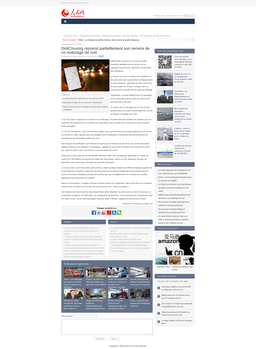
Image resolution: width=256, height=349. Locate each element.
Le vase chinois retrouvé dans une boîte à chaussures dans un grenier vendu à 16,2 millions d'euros (173, 219)
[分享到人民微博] (109, 213)
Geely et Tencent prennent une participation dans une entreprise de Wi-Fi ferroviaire (117, 306)
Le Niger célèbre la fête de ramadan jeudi (126, 239)
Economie (79, 44)
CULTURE (128, 25)
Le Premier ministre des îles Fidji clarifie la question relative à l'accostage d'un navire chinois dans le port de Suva (83, 239)
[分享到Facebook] (94, 213)
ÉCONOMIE (80, 25)
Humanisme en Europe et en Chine (155, 36)
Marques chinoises (130, 36)
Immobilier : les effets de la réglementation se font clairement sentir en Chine (183, 96)
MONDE (93, 25)
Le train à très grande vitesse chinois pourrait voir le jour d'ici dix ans (140, 281)
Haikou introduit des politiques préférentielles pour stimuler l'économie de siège (95, 306)
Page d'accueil (67, 44)
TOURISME (174, 25)
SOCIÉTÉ (140, 25)
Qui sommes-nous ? (174, 16)
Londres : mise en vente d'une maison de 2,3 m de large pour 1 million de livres (182, 133)
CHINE (68, 25)
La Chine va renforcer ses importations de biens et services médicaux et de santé (174, 187)
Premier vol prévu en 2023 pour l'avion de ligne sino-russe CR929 (96, 281)
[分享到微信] (119, 213)
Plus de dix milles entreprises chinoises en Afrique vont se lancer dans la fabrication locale (73, 306)
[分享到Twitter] (99, 213)
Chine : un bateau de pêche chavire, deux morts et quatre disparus (108, 40)
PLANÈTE (152, 25)
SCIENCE (116, 25)
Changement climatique (111, 36)
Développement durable (89, 36)
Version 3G (159, 16)
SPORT (163, 25)
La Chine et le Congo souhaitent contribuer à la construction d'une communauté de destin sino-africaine (81, 231)
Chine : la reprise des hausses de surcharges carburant (140, 303)
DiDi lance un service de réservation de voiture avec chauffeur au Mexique (85, 108)
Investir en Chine (71, 36)
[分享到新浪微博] (104, 213)
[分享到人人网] (114, 213)
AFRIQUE (104, 25)
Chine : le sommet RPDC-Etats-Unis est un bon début (83, 251)
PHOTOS (69, 30)
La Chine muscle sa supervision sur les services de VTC (83, 98)
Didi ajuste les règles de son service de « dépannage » (83, 103)
